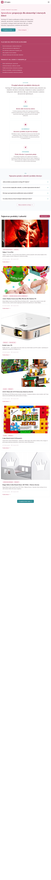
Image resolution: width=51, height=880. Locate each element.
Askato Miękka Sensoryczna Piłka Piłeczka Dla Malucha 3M (19, 299)
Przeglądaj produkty (7, 30)
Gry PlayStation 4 (7, 249)
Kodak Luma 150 (7, 345)
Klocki (5, 389)
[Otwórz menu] (48, 2)
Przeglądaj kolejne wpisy (24, 501)
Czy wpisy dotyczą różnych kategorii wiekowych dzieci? (17, 198)
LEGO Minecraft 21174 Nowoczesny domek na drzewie (17, 392)
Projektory (12, 342)
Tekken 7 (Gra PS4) (7, 252)
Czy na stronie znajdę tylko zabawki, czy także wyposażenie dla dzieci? (21, 187)
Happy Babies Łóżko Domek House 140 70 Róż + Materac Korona (20, 485)
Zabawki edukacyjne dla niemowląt (18, 295)
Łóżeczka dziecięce (8, 482)
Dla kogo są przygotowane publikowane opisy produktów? (18, 193)
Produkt (16, 249)
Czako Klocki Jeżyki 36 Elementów (12, 438)
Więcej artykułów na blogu (24, 204)
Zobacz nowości (44, 216)
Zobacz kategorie (22, 30)
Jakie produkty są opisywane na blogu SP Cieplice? (16, 182)
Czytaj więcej (5, 261)
